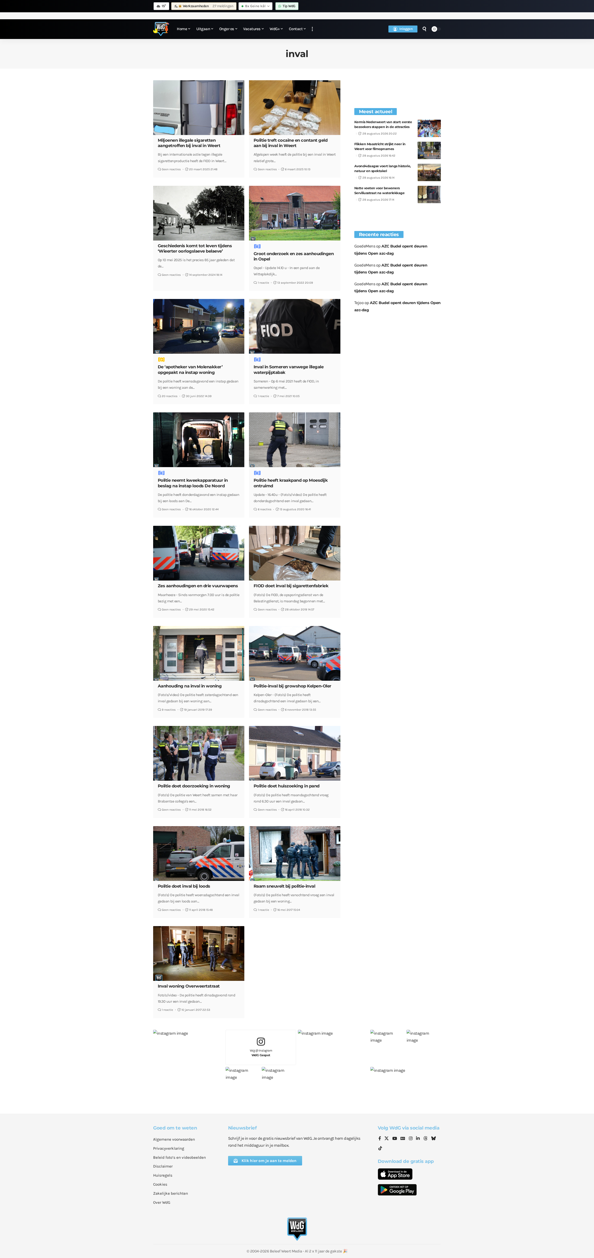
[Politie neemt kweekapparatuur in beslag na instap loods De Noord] (198, 439)
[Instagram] (410, 1139)
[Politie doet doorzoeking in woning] (198, 753)
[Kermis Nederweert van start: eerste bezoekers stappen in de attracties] (429, 128)
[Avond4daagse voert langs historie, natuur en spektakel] (429, 172)
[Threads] (425, 1139)
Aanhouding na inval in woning (190, 686)
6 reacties (264, 509)
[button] (312, 29)
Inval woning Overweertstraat (189, 986)
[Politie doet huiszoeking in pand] (294, 753)
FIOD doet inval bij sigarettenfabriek (291, 585)
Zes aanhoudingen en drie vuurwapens (198, 585)
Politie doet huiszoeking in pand (287, 786)
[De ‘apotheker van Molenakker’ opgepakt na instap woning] (198, 326)
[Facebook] (380, 1139)
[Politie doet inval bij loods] (198, 853)
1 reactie (263, 282)
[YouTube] (395, 1139)
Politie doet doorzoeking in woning (194, 786)
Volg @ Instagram (261, 1053)
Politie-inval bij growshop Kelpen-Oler (292, 686)
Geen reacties (171, 169)
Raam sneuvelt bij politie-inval (284, 886)
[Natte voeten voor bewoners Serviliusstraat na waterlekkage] (429, 194)
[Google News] (403, 1139)
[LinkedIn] (417, 1139)
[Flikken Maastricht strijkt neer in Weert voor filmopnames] (429, 150)
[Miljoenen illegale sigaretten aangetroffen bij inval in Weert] (198, 107)
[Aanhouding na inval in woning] (198, 653)
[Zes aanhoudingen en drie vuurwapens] (198, 553)
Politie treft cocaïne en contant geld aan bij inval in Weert (291, 143)
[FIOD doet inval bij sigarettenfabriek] (294, 553)
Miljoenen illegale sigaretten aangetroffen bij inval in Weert (189, 143)
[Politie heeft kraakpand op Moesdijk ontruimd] (294, 439)
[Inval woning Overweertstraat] (198, 953)
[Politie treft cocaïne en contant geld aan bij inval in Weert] (294, 107)
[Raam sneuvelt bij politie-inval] (294, 853)
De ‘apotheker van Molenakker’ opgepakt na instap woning (190, 369)
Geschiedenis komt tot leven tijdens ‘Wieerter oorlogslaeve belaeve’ (195, 248)
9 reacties (169, 709)
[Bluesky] (433, 1139)
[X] (386, 1139)
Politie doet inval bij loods (184, 886)
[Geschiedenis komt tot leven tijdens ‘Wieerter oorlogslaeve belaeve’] (198, 213)
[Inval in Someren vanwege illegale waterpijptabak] (294, 326)
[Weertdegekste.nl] (161, 29)
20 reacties (170, 396)
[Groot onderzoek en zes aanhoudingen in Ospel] (294, 213)
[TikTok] (380, 1148)
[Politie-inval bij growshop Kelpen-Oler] (294, 653)
